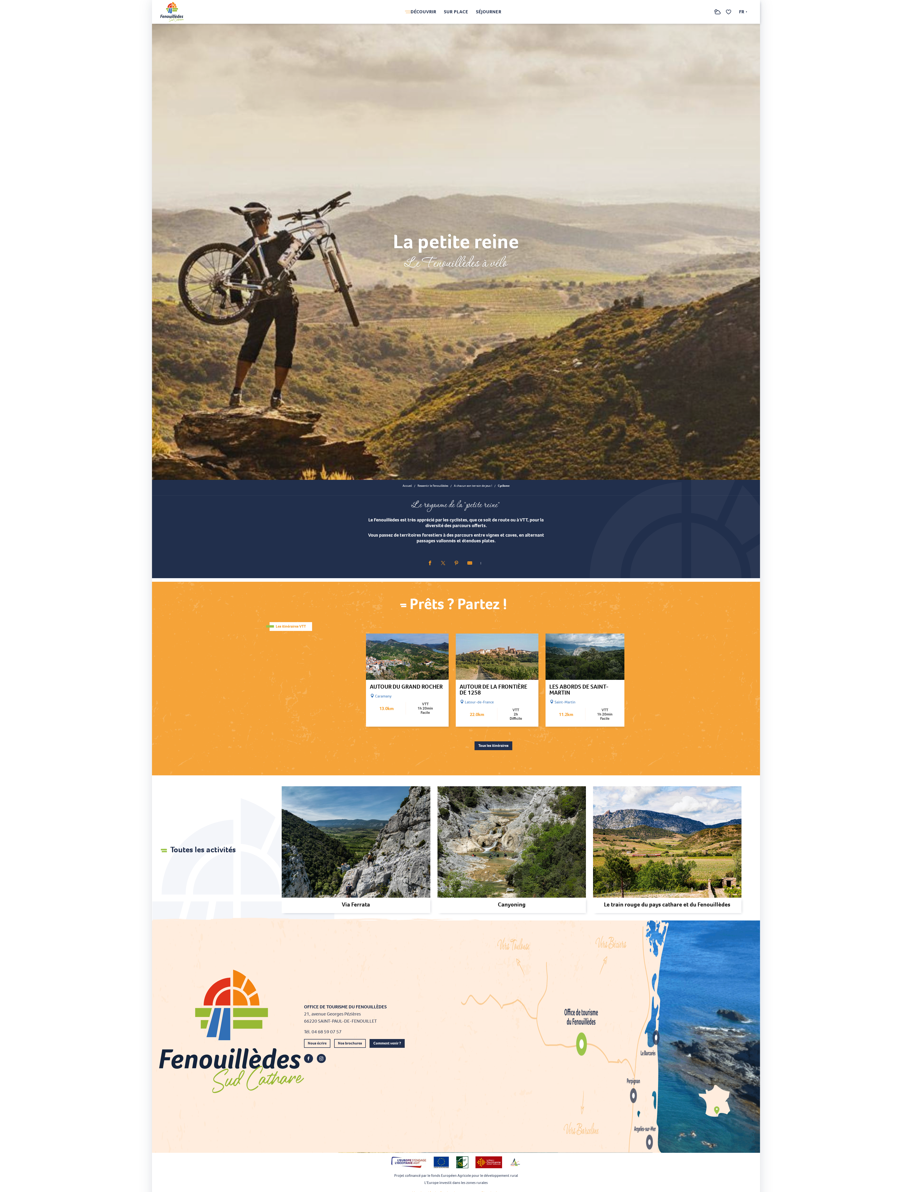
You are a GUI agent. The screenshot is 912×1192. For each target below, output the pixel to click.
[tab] (291, 626)
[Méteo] (718, 14)
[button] (708, 12)
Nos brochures (350, 1043)
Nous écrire (317, 1043)
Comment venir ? (387, 1043)
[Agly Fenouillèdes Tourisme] (172, 12)
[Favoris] (729, 12)
